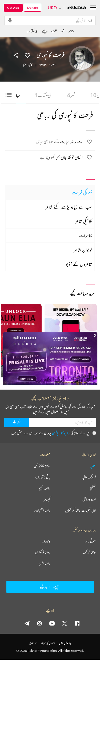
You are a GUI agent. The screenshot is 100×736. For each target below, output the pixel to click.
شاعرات (85, 235)
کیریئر (47, 499)
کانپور (30, 64)
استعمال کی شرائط (48, 643)
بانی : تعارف (42, 477)
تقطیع (93, 488)
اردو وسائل (89, 499)
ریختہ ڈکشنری (42, 552)
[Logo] (76, 8)
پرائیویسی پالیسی (61, 432)
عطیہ (93, 466)
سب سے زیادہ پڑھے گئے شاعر (68, 207)
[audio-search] (10, 20)
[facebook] (77, 623)
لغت (54, 30)
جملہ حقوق (33, 643)
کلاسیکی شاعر (83, 221)
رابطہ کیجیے (44, 488)
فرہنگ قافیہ (89, 477)
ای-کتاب (43, 95)
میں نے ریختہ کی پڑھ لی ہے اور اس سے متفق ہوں (50, 432)
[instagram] (39, 623)
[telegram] (27, 623)
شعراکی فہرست (82, 192)
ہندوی (46, 541)
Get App (13, 8)
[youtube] (52, 623)
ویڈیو (44, 30)
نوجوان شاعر (83, 250)
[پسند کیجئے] (27, 55)
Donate (32, 8)
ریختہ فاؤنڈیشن (42, 466)
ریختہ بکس (44, 563)
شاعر (71, 30)
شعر (71, 95)
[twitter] (64, 623)
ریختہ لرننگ (89, 552)
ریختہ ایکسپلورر (42, 510)
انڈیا (24, 64)
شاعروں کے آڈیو (79, 264)
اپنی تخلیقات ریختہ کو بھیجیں (80, 510)
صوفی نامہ (90, 541)
